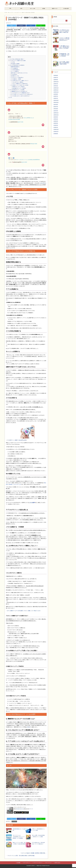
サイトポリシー (27, 862)
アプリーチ (31, 808)
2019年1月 (56, 127)
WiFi (21, 8)
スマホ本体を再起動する (15, 69)
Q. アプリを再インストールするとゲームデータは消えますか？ (22, 94)
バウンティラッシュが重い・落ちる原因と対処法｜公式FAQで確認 (21, 855)
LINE (41, 25)
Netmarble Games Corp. (20, 808)
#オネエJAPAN (27, 117)
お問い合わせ (57, 862)
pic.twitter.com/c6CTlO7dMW (14, 119)
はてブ (31, 25)
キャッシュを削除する (15, 71)
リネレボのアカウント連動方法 (17, 82)
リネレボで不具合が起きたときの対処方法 (16, 65)
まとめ (10, 97)
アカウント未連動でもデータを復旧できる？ (20, 83)
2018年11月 (56, 131)
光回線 (43, 8)
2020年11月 (56, 112)
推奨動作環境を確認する (15, 66)
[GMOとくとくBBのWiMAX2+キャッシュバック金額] (28, 830)
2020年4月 (56, 119)
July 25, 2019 (24, 162)
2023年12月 (56, 87)
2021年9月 (56, 104)
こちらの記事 (32, 502)
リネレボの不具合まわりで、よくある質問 (16, 89)
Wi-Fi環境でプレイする (15, 75)
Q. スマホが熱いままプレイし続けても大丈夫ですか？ (20, 95)
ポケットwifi (32, 8)
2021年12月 (56, 100)
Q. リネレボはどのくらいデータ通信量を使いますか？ (20, 92)
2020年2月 (56, 123)
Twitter (11, 25)
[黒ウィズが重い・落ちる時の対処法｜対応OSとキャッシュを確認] (28, 837)
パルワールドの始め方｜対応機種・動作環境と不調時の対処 (33, 853)
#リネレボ (32, 117)
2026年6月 (56, 79)
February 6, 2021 (33, 143)
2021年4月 (56, 110)
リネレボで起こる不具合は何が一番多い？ (16, 59)
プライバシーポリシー (37, 862)
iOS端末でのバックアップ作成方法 (18, 86)
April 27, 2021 (20, 121)
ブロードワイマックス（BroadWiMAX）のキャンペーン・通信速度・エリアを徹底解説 (19, 837)
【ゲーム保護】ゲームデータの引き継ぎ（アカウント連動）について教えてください (24, 610)
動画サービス (54, 8)
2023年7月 (56, 96)
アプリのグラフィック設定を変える (17, 77)
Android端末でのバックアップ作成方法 (19, 88)
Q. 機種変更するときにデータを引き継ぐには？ (19, 91)
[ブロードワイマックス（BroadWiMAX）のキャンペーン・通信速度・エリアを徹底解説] (9, 837)
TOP (10, 8)
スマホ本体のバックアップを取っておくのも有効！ (20, 85)
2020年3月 (56, 121)
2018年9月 (56, 133)
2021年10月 (56, 102)
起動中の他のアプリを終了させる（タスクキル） (19, 72)
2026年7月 (56, 77)
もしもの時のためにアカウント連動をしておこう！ (20, 80)
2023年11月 (56, 90)
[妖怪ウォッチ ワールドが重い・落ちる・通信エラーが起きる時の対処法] (9, 845)
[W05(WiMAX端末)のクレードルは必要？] (9, 830)
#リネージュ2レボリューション (22, 159)
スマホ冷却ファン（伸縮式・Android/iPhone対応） (17, 440)
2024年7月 (56, 83)
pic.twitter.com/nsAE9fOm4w (34, 159)
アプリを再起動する (14, 68)
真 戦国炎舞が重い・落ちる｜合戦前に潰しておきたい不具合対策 (64, 55)
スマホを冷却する (14, 74)
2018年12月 (56, 129)
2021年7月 (56, 106)
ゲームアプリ (14, 821)
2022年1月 (56, 98)
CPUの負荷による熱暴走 (15, 63)
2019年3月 (56, 125)
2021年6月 (56, 108)
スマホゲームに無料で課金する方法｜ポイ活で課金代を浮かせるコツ (64, 39)
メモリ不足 (13, 62)
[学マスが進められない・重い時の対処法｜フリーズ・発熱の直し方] (28, 844)
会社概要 (18, 862)
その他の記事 (66, 8)
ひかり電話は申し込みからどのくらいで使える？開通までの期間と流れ (64, 31)
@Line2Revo (43, 183)
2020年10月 (56, 114)
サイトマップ (48, 862)
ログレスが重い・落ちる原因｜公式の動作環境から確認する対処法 (64, 62)
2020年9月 (56, 117)
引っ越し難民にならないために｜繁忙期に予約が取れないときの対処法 (64, 47)
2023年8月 (56, 94)
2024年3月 (56, 85)
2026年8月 (56, 75)
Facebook (21, 25)
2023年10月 (56, 92)
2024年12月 (56, 81)
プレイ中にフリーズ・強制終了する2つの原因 (17, 60)
